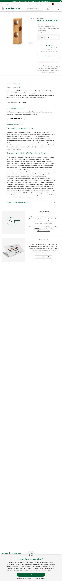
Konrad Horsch (21, 102)
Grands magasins (6, 4)
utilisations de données (35, 564)
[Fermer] (61, 1)
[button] (32, 19)
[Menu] (3, 8)
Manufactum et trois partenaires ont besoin (24, 562)
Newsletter (14, 4)
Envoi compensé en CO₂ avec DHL (48, 51)
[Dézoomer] (29, 43)
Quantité (42, 37)
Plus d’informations (39, 578)
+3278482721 (37, 229)
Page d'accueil (5, 13)
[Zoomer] (32, 43)
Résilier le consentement (24, 578)
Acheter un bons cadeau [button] (43, 257)
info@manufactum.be (43, 231)
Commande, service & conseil (39, 4)
